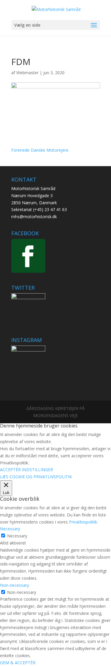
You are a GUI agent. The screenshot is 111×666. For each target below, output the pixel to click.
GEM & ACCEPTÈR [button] (18, 662)
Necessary (17, 536)
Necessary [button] (10, 528)
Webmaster (27, 72)
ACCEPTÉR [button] (10, 469)
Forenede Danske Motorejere (39, 150)
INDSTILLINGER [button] (37, 469)
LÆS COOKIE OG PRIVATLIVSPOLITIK (36, 476)
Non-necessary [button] (14, 585)
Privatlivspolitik (83, 522)
